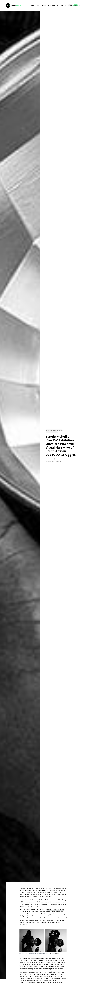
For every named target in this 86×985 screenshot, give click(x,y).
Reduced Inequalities (51, 432)
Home (32, 5)
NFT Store (60, 5)
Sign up (75, 5)
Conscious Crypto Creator (48, 5)
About (37, 5)
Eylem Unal (51, 459)
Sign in (70, 5)
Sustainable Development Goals (54, 430)
